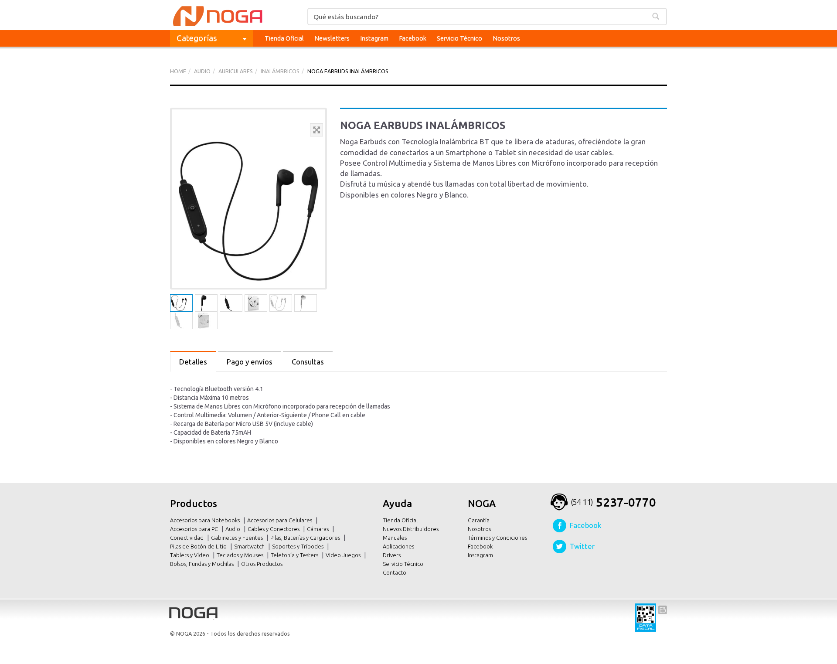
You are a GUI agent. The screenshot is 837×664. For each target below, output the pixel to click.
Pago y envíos (249, 362)
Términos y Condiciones (497, 538)
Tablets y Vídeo (190, 555)
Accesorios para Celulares (280, 520)
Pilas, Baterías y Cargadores (305, 538)
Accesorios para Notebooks (205, 520)
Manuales (395, 538)
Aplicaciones (398, 546)
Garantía (479, 520)
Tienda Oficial (284, 38)
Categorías (197, 38)
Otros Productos (262, 564)
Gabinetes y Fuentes (237, 538)
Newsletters (332, 38)
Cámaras (318, 529)
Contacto (394, 572)
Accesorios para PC (194, 529)
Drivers (392, 555)
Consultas (308, 362)
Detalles (193, 362)
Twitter (582, 546)
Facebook (412, 38)
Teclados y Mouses (241, 555)
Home (178, 71)
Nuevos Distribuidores (411, 529)
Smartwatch (250, 546)
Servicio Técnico (459, 38)
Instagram (374, 38)
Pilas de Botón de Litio (199, 546)
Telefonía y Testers (295, 555)
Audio (233, 529)
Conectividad (187, 538)
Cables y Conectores (274, 529)
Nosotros (506, 38)
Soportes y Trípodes (298, 546)
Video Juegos (344, 555)
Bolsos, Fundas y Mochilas (202, 564)
